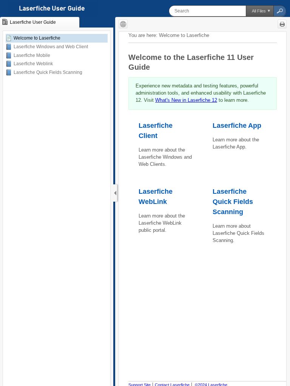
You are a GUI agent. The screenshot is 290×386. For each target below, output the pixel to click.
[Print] (282, 24)
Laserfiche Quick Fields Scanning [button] (48, 72)
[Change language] (123, 24)
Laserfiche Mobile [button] (32, 55)
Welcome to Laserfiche (37, 38)
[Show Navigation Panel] (115, 193)
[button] (259, 11)
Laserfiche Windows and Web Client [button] (51, 46)
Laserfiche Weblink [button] (33, 63)
